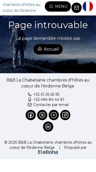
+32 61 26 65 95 (46, 94)
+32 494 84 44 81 (48, 99)
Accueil (51, 49)
